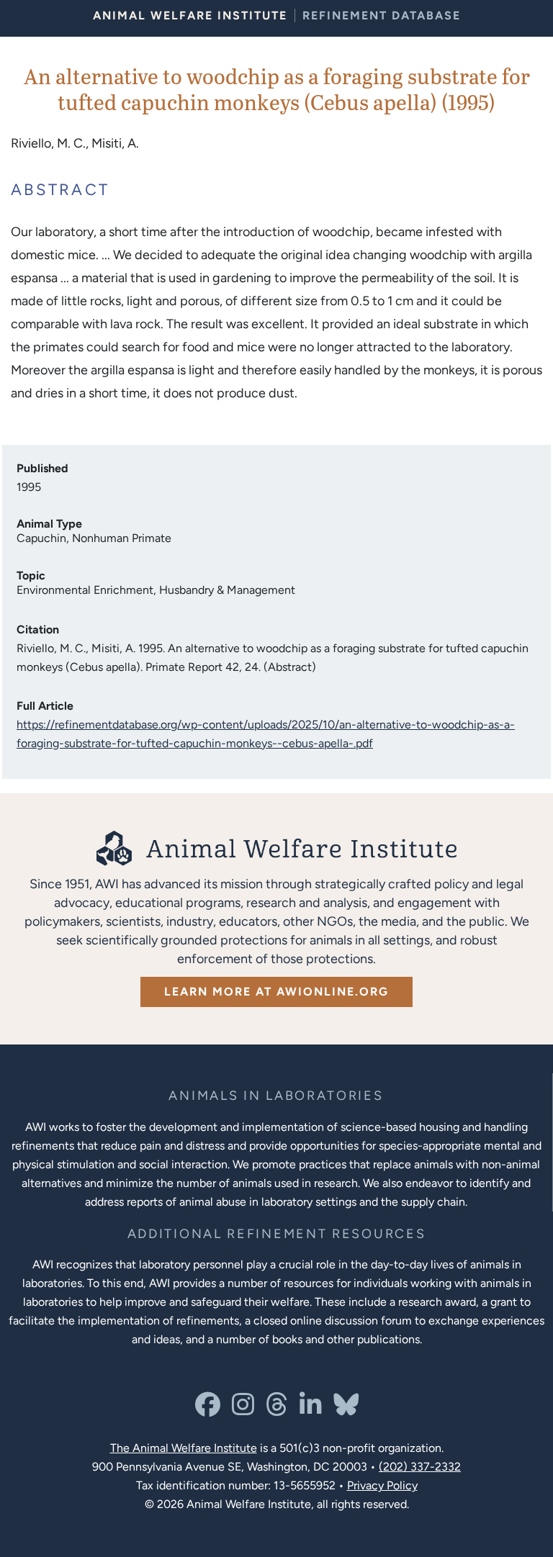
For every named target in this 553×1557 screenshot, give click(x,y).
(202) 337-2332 (420, 1466)
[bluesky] (346, 1410)
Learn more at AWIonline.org (276, 991)
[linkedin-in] (311, 1410)
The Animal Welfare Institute (183, 1448)
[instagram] (243, 1410)
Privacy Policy (382, 1485)
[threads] (277, 1410)
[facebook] (207, 1410)
